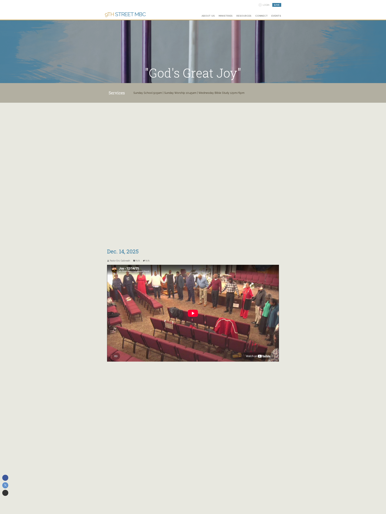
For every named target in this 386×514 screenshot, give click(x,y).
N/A (138, 260)
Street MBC (125, 14)
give (277, 5)
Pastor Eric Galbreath (120, 260)
